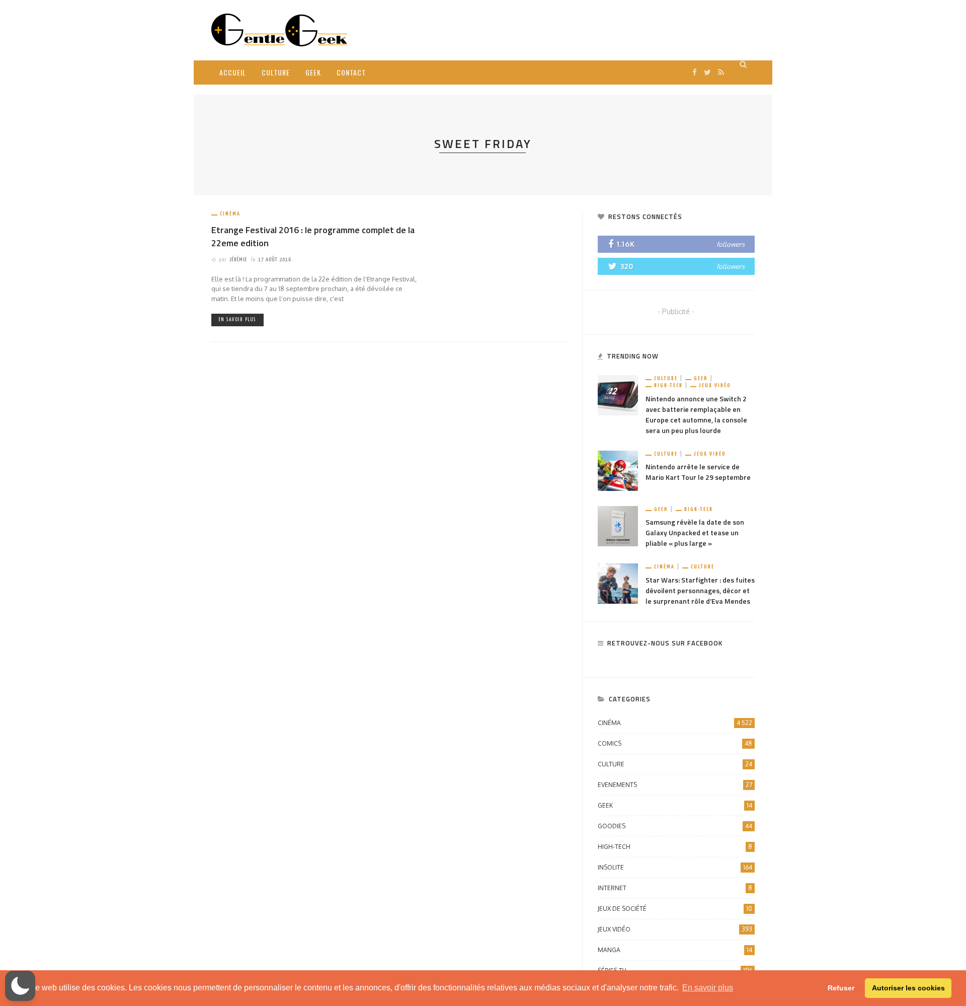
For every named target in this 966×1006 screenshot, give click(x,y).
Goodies (675, 826)
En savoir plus (237, 319)
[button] (20, 986)
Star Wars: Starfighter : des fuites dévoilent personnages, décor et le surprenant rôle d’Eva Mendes (700, 590)
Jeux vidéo (715, 385)
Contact (351, 72)
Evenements (675, 784)
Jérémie (238, 259)
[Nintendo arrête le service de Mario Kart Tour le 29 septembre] (618, 470)
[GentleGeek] (279, 29)
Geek (313, 72)
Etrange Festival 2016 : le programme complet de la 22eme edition (313, 236)
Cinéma (230, 214)
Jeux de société (675, 908)
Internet (675, 888)
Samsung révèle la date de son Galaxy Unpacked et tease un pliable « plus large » (695, 532)
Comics (675, 743)
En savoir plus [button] (707, 987)
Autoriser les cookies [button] (908, 988)
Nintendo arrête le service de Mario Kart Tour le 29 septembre (698, 471)
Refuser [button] (841, 988)
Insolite (675, 867)
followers (730, 244)
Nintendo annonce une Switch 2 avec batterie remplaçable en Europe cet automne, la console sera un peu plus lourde (696, 414)
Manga (675, 950)
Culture (276, 72)
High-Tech (668, 385)
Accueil (232, 72)
